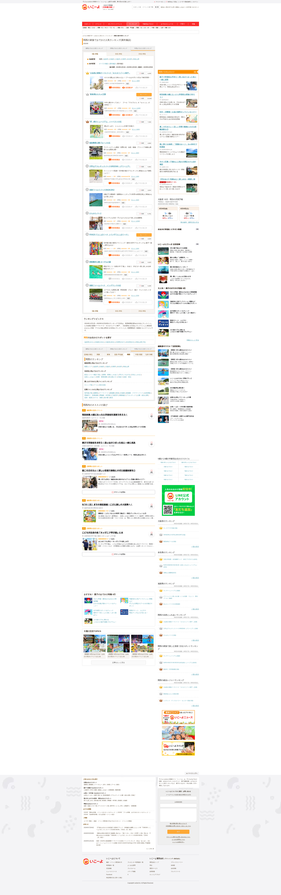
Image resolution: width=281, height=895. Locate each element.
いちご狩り (120, 806)
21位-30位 (142, 54)
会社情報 (173, 868)
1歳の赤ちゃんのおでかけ (188, 462)
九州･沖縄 (148, 354)
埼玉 (114, 27)
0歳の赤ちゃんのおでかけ (168, 462)
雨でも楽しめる (88, 800)
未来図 (173, 865)
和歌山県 (136, 59)
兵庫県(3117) (120, 342)
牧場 (117, 393)
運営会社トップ (154, 862)
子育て (182, 24)
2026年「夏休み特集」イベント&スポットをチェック (99, 812)
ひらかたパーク (95, 213)
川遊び (133, 795)
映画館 (104, 800)
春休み (163, 7)
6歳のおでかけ (168, 475)
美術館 (120, 800)
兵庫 (148, 27)
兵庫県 (123, 59)
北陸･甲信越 (118, 354)
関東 (99, 27)
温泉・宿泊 (127, 377)
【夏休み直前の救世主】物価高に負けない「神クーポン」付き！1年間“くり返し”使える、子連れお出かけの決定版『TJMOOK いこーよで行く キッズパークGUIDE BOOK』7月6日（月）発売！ (123, 835)
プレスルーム (131, 868)
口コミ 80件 (135, 129)
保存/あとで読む (172, 2)
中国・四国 (155, 27)
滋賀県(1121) (88, 342)
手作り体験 (93, 790)
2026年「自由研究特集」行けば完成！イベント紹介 (99, 814)
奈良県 (129, 59)
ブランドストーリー (177, 862)
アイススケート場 (103, 806)
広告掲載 (109, 868)
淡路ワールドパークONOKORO (101, 190)
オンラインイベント (115, 24)
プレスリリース (175, 871)
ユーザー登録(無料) (185, 2)
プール (95, 385)
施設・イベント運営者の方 (114, 862)
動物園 (112, 393)
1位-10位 (95, 54)
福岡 (169, 27)
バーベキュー (98, 784)
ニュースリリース (111, 871)
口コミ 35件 (135, 200)
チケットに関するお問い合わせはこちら (178, 837)
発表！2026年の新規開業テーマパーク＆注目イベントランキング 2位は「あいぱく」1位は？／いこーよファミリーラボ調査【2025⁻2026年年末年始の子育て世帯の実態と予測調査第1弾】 (123, 843)
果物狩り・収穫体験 (91, 395)
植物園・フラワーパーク (134, 393)
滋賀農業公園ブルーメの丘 (99, 143)
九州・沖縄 (164, 27)
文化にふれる (136, 374)
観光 (111, 397)
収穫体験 (111, 790)
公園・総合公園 (142, 395)
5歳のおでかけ (188, 471)
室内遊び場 (88, 393)
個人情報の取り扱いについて (178, 823)
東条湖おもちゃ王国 (98, 94)
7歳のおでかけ (188, 475)
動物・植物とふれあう (110, 374)
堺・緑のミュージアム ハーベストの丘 (106, 122)
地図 (127, 83)
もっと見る (149, 848)
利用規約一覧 (110, 865)
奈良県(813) (130, 342)
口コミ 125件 (136, 221)
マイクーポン (160, 2)
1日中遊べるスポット (192, 7)
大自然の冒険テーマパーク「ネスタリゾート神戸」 (110, 73)
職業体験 (118, 790)
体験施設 (122, 395)
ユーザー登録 (88, 821)
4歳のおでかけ (168, 471)
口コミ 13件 (135, 176)
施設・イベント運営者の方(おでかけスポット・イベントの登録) (113, 821)
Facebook (109, 874)
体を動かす (112, 377)
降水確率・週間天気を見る (190, 222)
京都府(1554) (99, 342)
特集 (193, 24)
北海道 (93, 27)
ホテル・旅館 (98, 397)
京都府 (111, 59)
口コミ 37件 (135, 295)
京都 (144, 27)
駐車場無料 (107, 795)
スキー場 (94, 806)
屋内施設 (113, 64)
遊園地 (95, 393)
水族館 (122, 393)
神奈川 (106, 27)
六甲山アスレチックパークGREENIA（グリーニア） (110, 166)
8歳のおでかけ (168, 479)
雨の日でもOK (170, 7)
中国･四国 (138, 354)
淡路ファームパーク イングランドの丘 (105, 285)
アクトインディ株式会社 (172, 858)
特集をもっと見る (193, 340)
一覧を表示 (195, 546)
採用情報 (152, 871)
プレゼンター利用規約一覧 (135, 862)
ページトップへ (192, 773)
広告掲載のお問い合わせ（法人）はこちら (178, 826)
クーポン (145, 94)
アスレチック (131, 395)
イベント (98, 24)
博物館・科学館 (105, 395)
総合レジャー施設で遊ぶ (92, 374)
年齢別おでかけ (148, 24)
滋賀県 (106, 59)
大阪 (141, 27)
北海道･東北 (88, 354)
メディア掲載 (131, 871)
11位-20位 (118, 54)
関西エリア (88, 366)
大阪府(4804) (109, 342)
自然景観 (147, 393)
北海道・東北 (87, 27)
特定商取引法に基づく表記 (114, 877)
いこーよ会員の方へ (178, 842)
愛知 (122, 27)
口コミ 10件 (135, 248)
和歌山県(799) (141, 342)
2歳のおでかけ (168, 466)
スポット (87, 24)
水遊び (120, 377)
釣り (105, 784)
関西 (137, 27)
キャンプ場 (88, 385)
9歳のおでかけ (188, 479)
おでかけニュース (167, 24)
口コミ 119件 (136, 108)
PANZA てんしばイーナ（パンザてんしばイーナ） (109, 234)
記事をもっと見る (118, 662)
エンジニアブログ (155, 874)
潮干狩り (112, 806)
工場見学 (115, 395)
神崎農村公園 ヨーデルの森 (100, 262)
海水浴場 (102, 385)
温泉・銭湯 (88, 397)
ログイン (195, 2)
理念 (151, 865)
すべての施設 (103, 64)
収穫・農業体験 (101, 377)
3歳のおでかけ (188, 466)
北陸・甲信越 (130, 27)
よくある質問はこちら (178, 839)
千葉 (110, 27)
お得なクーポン (88, 795)
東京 (102, 27)
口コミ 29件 (135, 272)
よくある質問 (131, 865)
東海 (119, 27)
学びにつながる (124, 374)
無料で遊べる (98, 795)
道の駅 (106, 397)
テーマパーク (104, 393)
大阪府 (117, 59)
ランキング (133, 24)
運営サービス (154, 868)
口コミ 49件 (135, 81)
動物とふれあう (180, 7)
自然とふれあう (89, 377)
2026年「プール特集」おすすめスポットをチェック (133, 812)
